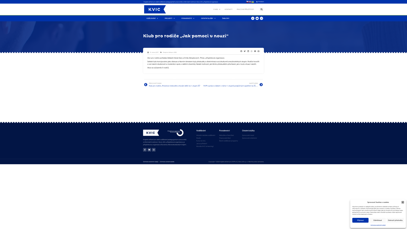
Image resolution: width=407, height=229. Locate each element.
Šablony (225, 18)
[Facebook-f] (252, 18)
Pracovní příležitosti (245, 9)
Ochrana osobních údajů (378, 225)
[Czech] (247, 2)
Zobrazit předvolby (395, 220)
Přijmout (360, 220)
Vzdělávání (151, 18)
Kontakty (229, 9)
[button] (403, 202)
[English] (250, 2)
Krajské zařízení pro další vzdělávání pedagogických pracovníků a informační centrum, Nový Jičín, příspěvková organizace (181, 2)
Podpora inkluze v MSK (170, 52)
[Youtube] (257, 18)
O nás (215, 9)
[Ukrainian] (252, 2)
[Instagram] (261, 18)
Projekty (168, 18)
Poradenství (186, 18)
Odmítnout (377, 220)
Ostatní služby (207, 18)
